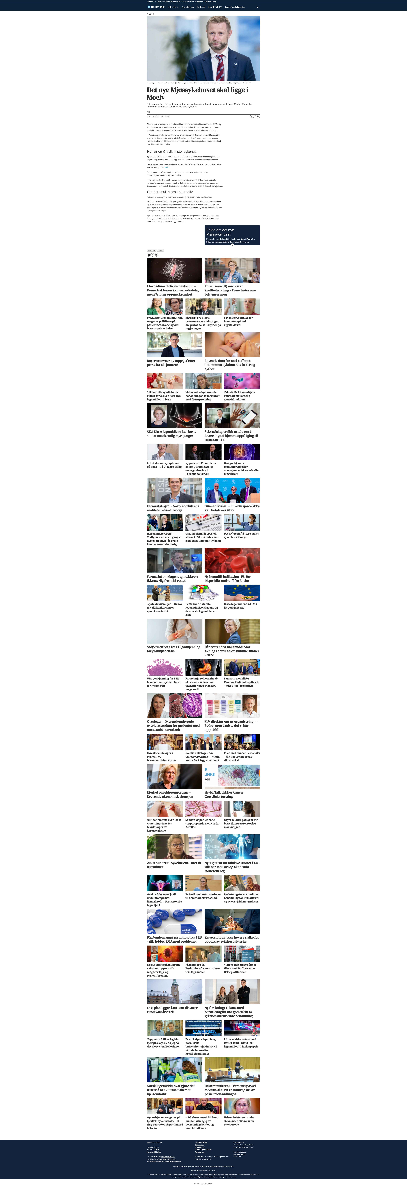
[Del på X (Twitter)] (254, 116)
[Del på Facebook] (251, 116)
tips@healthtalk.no (168, 1157)
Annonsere (199, 1145)
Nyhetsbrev (173, 7)
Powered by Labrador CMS (203, 1184)
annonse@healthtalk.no (167, 1159)
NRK (166, 167)
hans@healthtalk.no (154, 1152)
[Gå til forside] (156, 7)
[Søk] (257, 7)
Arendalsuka (188, 7)
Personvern (199, 1152)
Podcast (201, 7)
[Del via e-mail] (258, 116)
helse (160, 250)
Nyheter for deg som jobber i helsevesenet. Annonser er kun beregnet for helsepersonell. (182, 1)
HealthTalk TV (215, 7)
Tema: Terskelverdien (235, 7)
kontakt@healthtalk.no (172, 1161)
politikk (151, 250)
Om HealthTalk (201, 1142)
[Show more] (232, 245)
